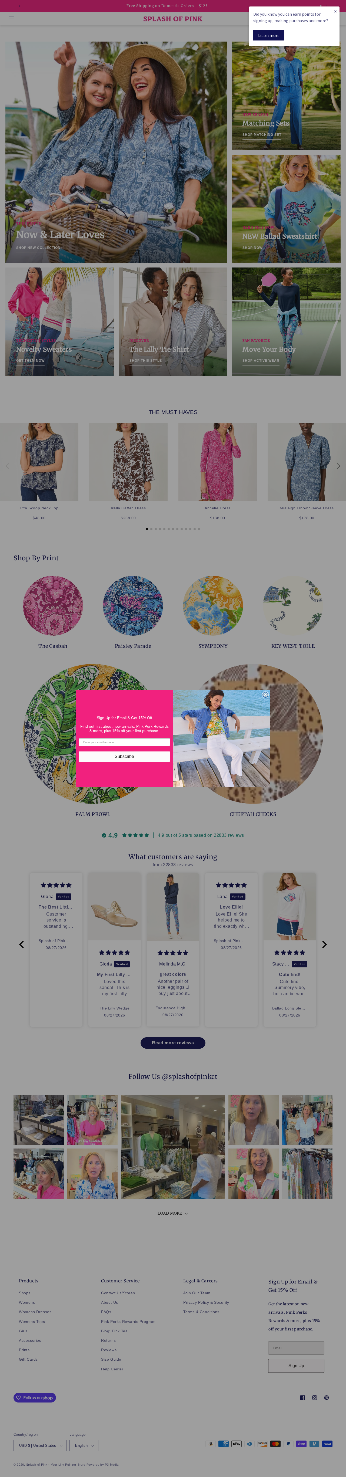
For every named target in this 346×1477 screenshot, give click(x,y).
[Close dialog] (265, 694)
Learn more (269, 35)
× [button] (335, 11)
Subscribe (124, 756)
